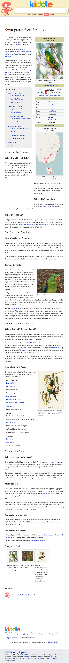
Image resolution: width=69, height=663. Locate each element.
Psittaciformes (52, 111)
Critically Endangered (46, 96)
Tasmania (18, 44)
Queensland (55, 348)
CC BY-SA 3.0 (24, 655)
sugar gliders (15, 286)
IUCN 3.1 (57, 96)
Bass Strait (30, 343)
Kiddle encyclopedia (21, 633)
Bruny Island (10, 439)
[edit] (62, 98)
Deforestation (47, 493)
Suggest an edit (53, 642)
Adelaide (8, 56)
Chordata (50, 105)
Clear (62, 10)
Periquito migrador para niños (27, 595)
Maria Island (10, 442)
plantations (26, 209)
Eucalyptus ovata (42, 225)
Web (29, 14)
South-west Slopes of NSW (15, 403)
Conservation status (50, 85)
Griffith (22, 52)
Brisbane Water (11, 383)
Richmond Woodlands (13, 399)
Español (52, 14)
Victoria (42, 541)
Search (66, 10)
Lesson (50, 119)
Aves (49, 108)
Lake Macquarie (11, 396)
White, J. (48, 131)
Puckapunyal (10, 422)
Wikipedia (27, 656)
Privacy (25, 658)
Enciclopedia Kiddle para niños (47, 658)
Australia (22, 49)
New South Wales (12, 54)
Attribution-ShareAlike (23, 635)
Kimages (40, 14)
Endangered (34, 541)
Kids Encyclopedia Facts (12, 33)
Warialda (29, 52)
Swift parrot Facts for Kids (13, 638)
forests (41, 206)
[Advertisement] (34, 22)
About (19, 658)
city (34, 209)
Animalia (50, 102)
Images (34, 14)
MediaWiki (54, 656)
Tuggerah (9, 406)
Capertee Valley (11, 386)
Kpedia (46, 14)
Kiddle (6, 658)
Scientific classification (50, 99)
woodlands (47, 206)
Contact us (33, 658)
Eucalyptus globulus (27, 225)
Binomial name (50, 125)
